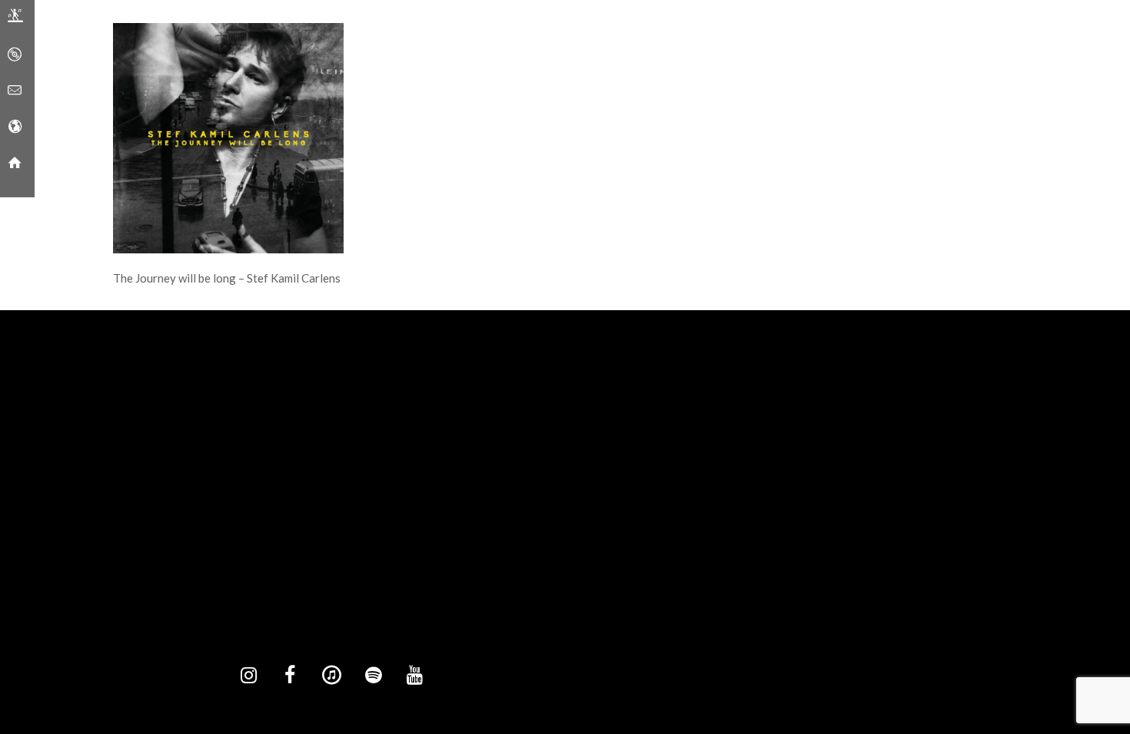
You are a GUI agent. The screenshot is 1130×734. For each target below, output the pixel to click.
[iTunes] (331, 675)
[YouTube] (414, 675)
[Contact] (15, 91)
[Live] (15, 18)
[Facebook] (289, 675)
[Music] (15, 54)
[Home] (15, 163)
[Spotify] (373, 675)
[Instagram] (248, 675)
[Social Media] (15, 127)
